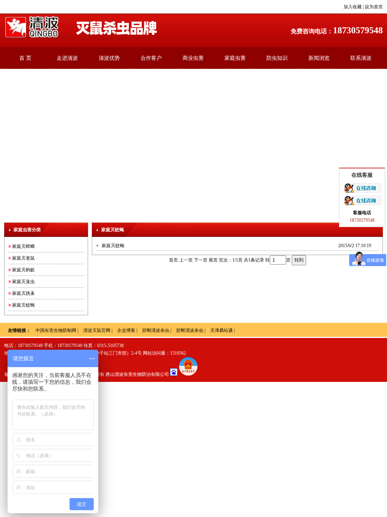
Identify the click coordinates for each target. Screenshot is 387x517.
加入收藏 (353, 6)
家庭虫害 (235, 58)
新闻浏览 (319, 58)
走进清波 (67, 58)
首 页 (25, 58)
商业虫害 (193, 58)
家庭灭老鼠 (23, 258)
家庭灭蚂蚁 (23, 270)
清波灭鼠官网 (96, 330)
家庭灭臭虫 (23, 281)
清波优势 (109, 58)
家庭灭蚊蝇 (23, 305)
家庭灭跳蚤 (23, 293)
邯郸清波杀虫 (155, 330)
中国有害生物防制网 (56, 330)
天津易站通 (221, 330)
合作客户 (151, 58)
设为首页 (374, 6)
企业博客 (126, 330)
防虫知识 (277, 58)
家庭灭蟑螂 (23, 246)
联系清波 (361, 58)
